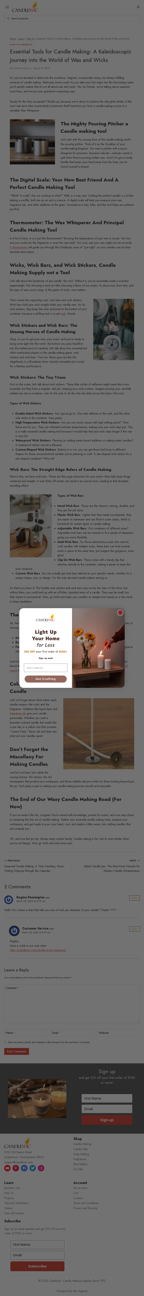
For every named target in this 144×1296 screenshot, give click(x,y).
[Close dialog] (120, 612)
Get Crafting (46, 678)
